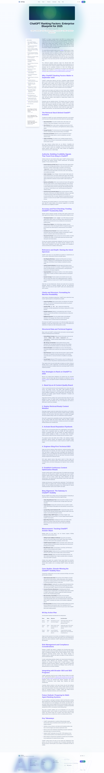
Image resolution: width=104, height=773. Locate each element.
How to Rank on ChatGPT (60, 69)
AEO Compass (32, 762)
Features (48, 1)
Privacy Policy (76, 763)
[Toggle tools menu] (44, 1)
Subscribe (82, 761)
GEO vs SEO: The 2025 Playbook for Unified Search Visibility (60, 678)
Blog (59, 1)
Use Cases (54, 1)
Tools (83, 1)
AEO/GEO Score (33, 765)
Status (82, 755)
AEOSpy (23, 1)
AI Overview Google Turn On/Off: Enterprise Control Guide (59, 71)
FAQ (63, 1)
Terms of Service (56, 762)
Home (39, 1)
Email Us (70, 765)
